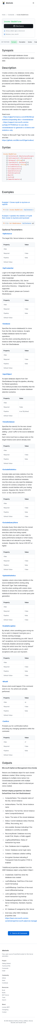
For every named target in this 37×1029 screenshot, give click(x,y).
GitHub (4, 978)
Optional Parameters (12, 229)
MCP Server (5, 995)
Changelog (5, 1009)
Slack (3, 980)
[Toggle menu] (33, 3)
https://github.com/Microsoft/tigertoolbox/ (18, 140)
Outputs (7, 762)
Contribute (5, 983)
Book (3, 990)
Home (3, 14)
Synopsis (13, 42)
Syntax (30, 42)
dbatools (9, 3)
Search (4, 1000)
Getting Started (6, 963)
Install (3, 970)
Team (3, 997)
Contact (4, 1012)
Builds (3, 992)
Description (22, 42)
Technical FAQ (6, 966)
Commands (11, 14)
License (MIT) (6, 1007)
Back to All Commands (19, 933)
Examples (8, 192)
